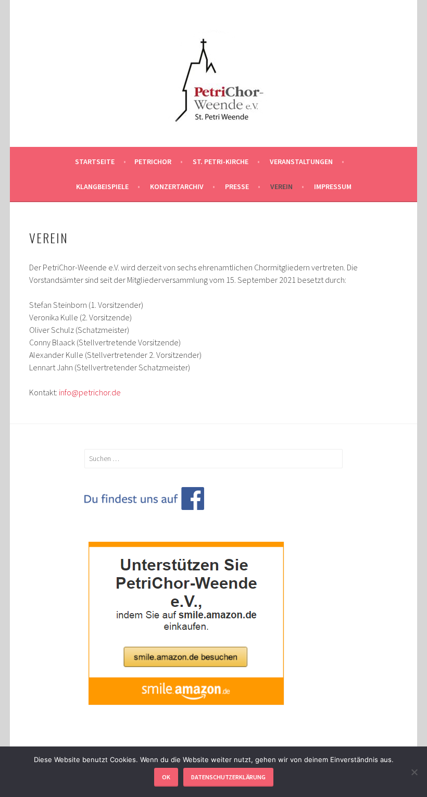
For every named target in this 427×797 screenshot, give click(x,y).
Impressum (332, 186)
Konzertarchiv (177, 186)
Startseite (95, 161)
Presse (237, 186)
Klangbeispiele (102, 186)
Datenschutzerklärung (228, 777)
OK (166, 777)
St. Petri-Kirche (220, 161)
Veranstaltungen (301, 161)
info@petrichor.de (90, 392)
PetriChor (152, 161)
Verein (281, 186)
